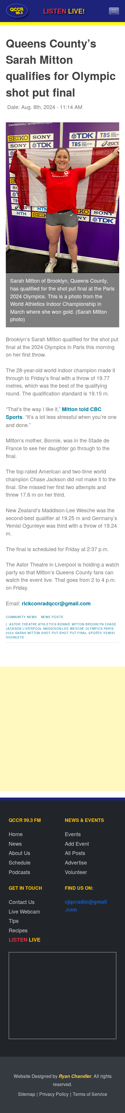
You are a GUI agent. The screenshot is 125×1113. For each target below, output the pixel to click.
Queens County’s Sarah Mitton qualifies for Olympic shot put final (61, 67)
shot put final (73, 633)
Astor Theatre (23, 624)
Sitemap (26, 1094)
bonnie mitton (71, 624)
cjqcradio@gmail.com (86, 905)
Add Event (77, 843)
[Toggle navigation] (114, 11)
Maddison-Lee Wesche (63, 629)
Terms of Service (90, 1094)
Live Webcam (24, 911)
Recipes (18, 930)
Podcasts (19, 872)
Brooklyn (94, 624)
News (15, 843)
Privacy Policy (54, 1094)
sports (95, 633)
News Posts (52, 617)
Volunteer (76, 872)
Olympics (94, 629)
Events (73, 834)
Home (16, 834)
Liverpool (32, 629)
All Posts (75, 852)
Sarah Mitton (27, 633)
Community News (21, 617)
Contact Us (22, 901)
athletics (47, 624)
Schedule (20, 862)
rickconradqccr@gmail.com (56, 603)
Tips (14, 920)
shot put (49, 633)
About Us (19, 852)
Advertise (76, 862)
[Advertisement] (62, 729)
